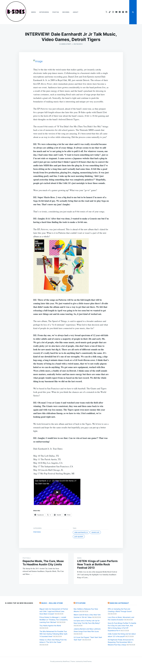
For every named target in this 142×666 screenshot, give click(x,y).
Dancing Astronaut (119, 603)
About (75, 12)
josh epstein (78, 536)
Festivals (27, 558)
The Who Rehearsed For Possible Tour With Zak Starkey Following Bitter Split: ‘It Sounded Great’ (53, 633)
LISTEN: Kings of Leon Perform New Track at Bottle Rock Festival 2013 (97, 564)
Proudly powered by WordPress (60, 661)
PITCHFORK (81, 603)
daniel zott (95, 532)
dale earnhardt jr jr (81, 532)
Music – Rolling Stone (52, 603)
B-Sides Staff (65, 44)
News (33, 12)
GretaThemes (87, 661)
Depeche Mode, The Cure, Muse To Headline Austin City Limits (43, 562)
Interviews (44, 12)
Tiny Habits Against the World (50, 625)
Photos (55, 12)
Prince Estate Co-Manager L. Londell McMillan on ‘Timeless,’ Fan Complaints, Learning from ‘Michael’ (53, 619)
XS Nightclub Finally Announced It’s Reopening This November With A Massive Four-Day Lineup (120, 642)
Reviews (65, 12)
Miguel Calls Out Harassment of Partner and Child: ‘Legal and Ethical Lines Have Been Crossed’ (53, 611)
